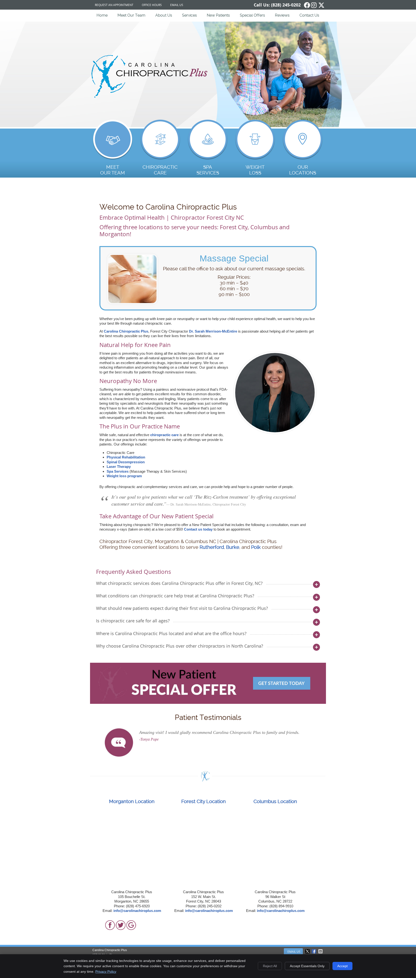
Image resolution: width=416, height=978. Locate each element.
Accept (342, 966)
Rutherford (212, 547)
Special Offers (252, 15)
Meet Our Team (131, 15)
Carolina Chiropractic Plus (126, 331)
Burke (232, 547)
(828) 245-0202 (286, 5)
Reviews (282, 15)
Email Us (176, 5)
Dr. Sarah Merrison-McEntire (213, 331)
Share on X (308, 951)
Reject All (270, 966)
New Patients (218, 15)
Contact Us (309, 15)
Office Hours (152, 5)
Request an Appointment (114, 5)
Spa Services (118, 471)
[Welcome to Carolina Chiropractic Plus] (150, 96)
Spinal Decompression (126, 462)
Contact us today (198, 529)
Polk (256, 547)
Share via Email (321, 951)
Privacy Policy (105, 971)
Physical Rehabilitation (126, 457)
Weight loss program (124, 476)
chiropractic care (164, 435)
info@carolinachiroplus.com (137, 911)
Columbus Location (275, 801)
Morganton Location (132, 801)
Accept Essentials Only (307, 966)
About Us (163, 15)
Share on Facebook (314, 951)
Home (102, 15)
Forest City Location (203, 801)
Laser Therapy (119, 466)
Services (189, 15)
